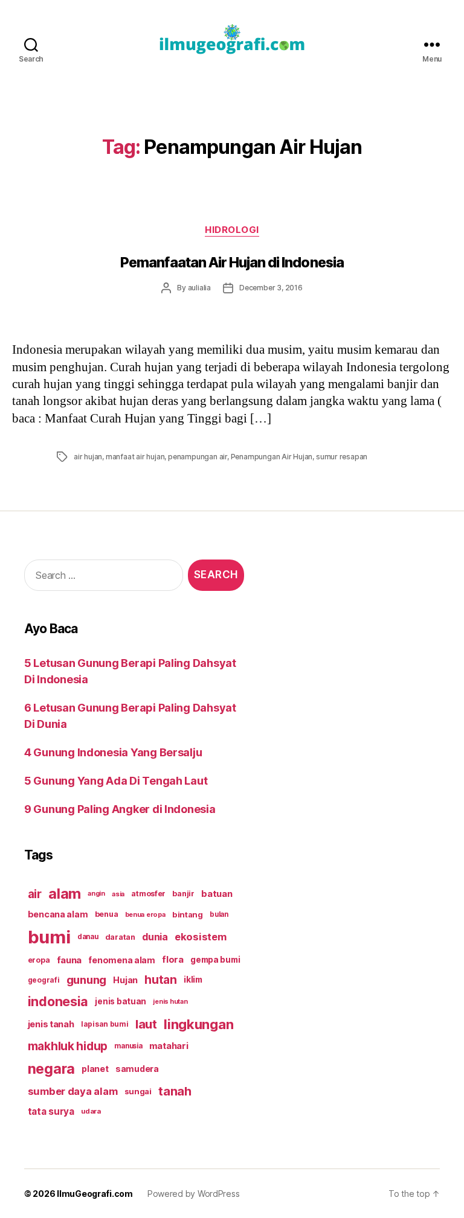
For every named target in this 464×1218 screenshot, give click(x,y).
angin (96, 894)
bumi (49, 937)
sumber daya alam (73, 1091)
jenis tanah (51, 1024)
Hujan (125, 980)
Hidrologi (232, 230)
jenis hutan (170, 1002)
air (35, 894)
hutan (160, 979)
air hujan (88, 456)
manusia (128, 1046)
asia (118, 894)
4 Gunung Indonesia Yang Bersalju (113, 752)
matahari (168, 1046)
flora (173, 959)
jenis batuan (120, 1001)
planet (95, 1068)
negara (51, 1068)
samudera (137, 1068)
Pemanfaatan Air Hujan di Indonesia (232, 262)
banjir (183, 893)
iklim (193, 979)
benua (106, 914)
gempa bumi (215, 960)
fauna (69, 960)
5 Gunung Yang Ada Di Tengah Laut (115, 780)
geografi (44, 979)
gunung (86, 980)
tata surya (51, 1111)
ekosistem (201, 937)
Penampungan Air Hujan (272, 456)
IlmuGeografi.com (95, 1193)
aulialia (199, 287)
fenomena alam (121, 960)
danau (87, 937)
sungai (138, 1091)
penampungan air (197, 456)
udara (91, 1111)
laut (146, 1023)
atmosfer (148, 893)
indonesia (58, 1001)
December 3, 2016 (271, 287)
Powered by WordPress (193, 1193)
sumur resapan (341, 456)
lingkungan (198, 1024)
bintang (187, 914)
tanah (175, 1091)
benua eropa (145, 914)
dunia (155, 937)
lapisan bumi (105, 1023)
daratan (120, 937)
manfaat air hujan (135, 456)
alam (64, 893)
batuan (216, 893)
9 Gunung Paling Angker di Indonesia (120, 809)
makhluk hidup (68, 1046)
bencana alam (58, 914)
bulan (219, 914)
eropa (39, 960)
